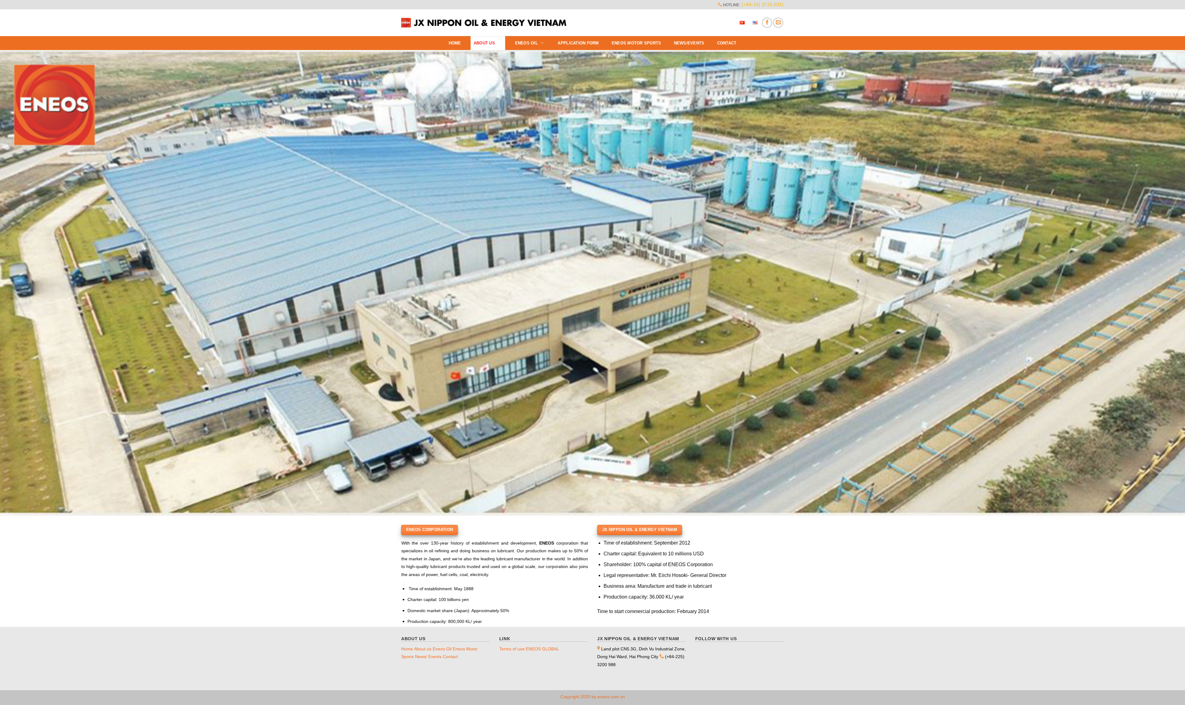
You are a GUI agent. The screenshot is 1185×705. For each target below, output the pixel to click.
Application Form (578, 43)
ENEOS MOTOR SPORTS (636, 43)
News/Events (689, 43)
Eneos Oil (526, 43)
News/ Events (428, 656)
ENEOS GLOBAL (542, 648)
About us (484, 43)
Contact (727, 43)
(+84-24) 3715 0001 (763, 4)
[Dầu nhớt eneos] (484, 22)
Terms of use (512, 648)
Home (455, 43)
